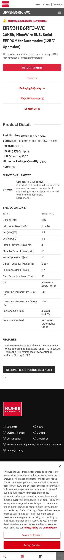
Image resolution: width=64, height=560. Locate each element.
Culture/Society (15, 450)
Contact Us (58, 4)
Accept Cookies (32, 545)
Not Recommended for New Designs (34, 141)
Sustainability (14, 438)
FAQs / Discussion (30, 98)
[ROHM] (6, 4)
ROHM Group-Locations (49, 444)
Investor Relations (16, 432)
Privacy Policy (31, 527)
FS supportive (36, 181)
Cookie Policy (50, 527)
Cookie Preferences (32, 534)
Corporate (12, 426)
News (37, 4)
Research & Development (20, 444)
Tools (30, 78)
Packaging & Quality (30, 88)
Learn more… (23, 197)
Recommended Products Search (29, 370)
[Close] (60, 466)
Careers (46, 4)
